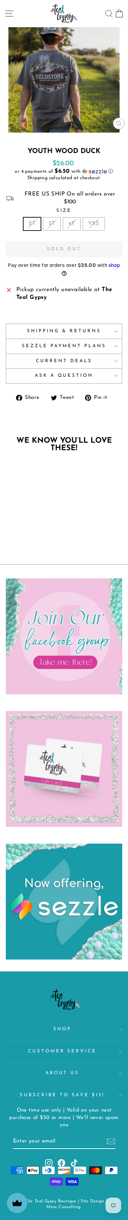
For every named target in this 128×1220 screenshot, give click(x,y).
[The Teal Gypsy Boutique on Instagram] (49, 1163)
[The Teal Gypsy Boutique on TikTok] (74, 1163)
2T (32, 223)
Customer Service (62, 1051)
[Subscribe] (110, 1141)
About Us (62, 1073)
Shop (62, 1029)
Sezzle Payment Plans (64, 346)
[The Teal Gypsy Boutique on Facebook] (61, 1163)
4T (71, 223)
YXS (93, 223)
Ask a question (64, 375)
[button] (64, 171)
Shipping (37, 178)
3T (51, 223)
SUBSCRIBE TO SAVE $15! (62, 1095)
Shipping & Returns (64, 331)
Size (64, 210)
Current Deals (64, 361)
